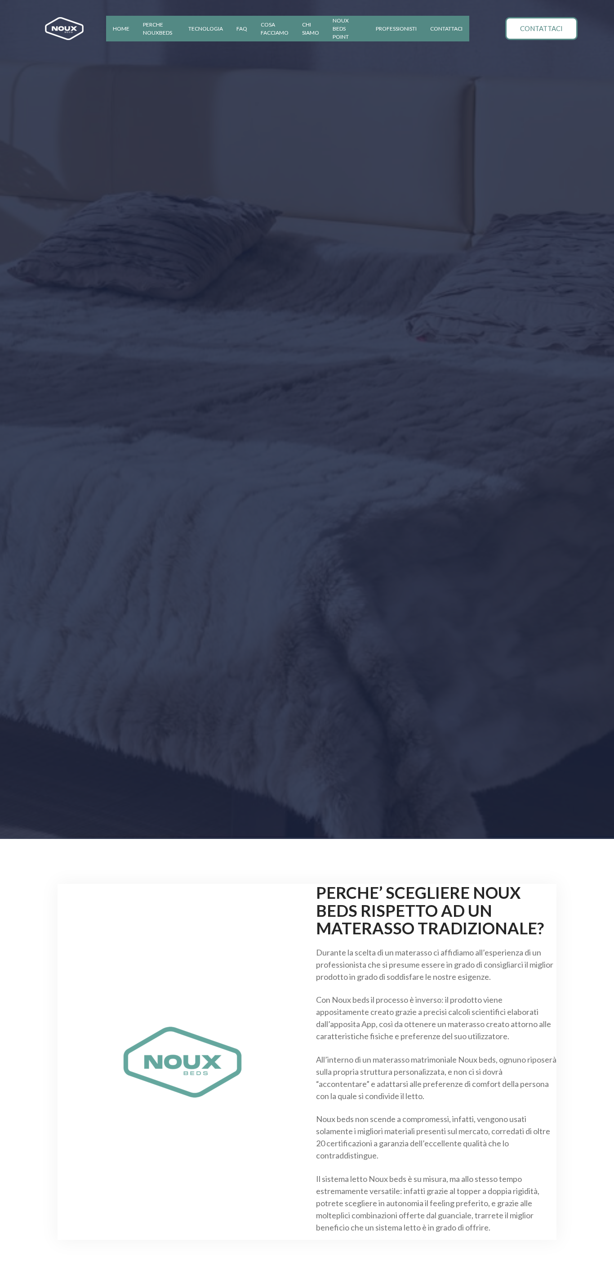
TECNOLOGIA (205, 28)
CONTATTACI (446, 28)
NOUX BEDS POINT (341, 28)
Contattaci (541, 28)
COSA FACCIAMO (275, 28)
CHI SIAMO (310, 28)
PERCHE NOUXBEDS (157, 28)
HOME (121, 28)
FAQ (241, 28)
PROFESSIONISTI (396, 28)
